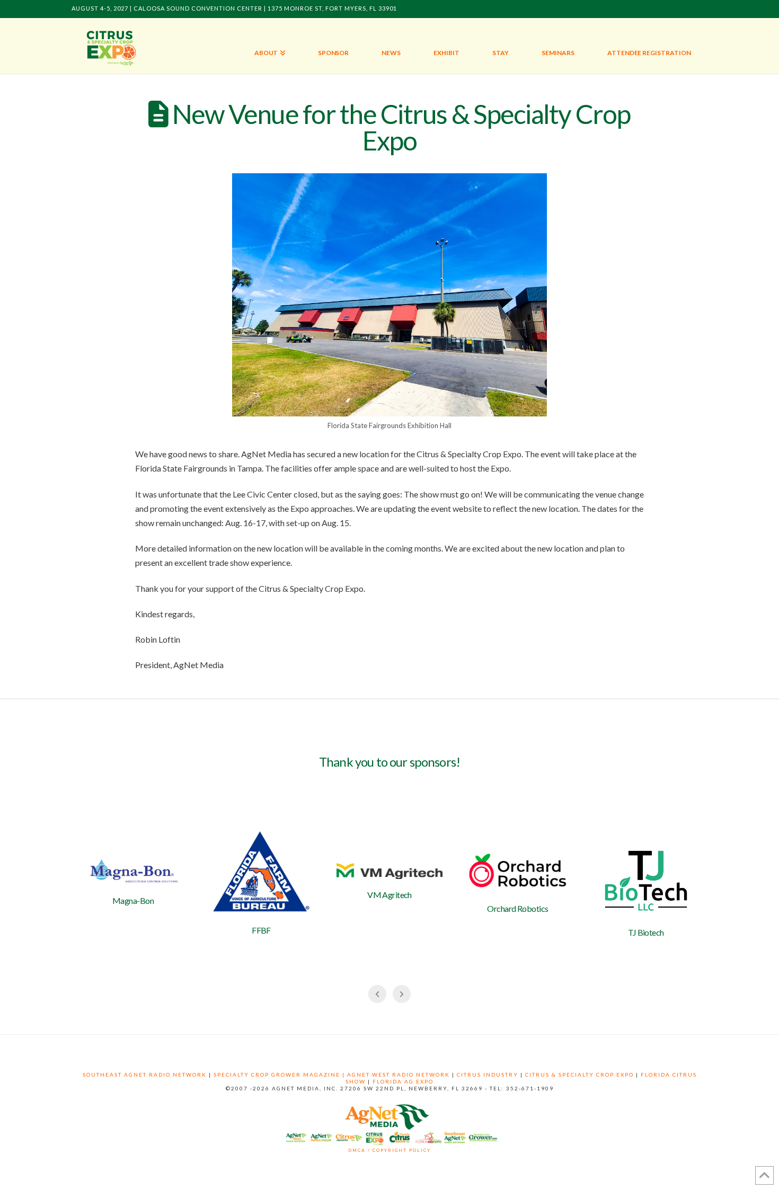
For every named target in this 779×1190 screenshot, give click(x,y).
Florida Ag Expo (403, 1081)
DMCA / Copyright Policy (389, 1150)
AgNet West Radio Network (398, 1074)
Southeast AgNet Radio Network (145, 1074)
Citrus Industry (487, 1074)
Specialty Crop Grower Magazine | (280, 1074)
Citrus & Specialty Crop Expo (579, 1074)
